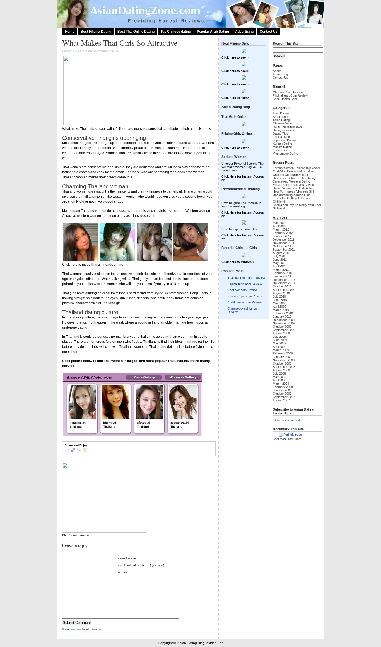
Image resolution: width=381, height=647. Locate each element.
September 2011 (284, 249)
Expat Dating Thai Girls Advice (293, 184)
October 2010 (282, 286)
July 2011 (279, 256)
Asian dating (281, 120)
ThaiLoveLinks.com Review (246, 277)
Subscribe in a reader (288, 420)
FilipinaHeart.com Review (245, 284)
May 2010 (279, 303)
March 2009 (281, 350)
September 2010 (284, 289)
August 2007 (281, 400)
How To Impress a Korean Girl (293, 191)
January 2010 (282, 316)
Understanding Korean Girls (291, 195)
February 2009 (283, 353)
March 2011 (281, 269)
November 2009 (284, 323)
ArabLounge (281, 116)
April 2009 (279, 346)
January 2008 (282, 390)
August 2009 (281, 333)
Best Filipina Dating (96, 31)
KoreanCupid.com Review (245, 296)
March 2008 (281, 383)
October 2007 (282, 393)
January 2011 (282, 276)
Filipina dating (282, 136)
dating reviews (283, 130)
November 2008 (284, 360)
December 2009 (284, 320)
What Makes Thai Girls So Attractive (119, 42)
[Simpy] (85, 451)
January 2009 (282, 356)
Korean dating (282, 143)
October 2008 (282, 363)
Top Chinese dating (176, 31)
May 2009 (279, 343)
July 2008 (279, 373)
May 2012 (279, 222)
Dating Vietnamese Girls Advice (294, 188)
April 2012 (279, 226)
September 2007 (284, 397)
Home (69, 31)
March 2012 (281, 229)
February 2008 (283, 387)
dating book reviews (287, 126)
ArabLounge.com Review (245, 302)
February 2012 (283, 232)
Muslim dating (282, 146)
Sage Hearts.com (285, 98)
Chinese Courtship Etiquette (291, 174)
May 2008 (279, 376)
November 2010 (284, 283)
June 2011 (280, 259)
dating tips (280, 133)
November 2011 (283, 243)
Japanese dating (284, 140)
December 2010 (284, 279)
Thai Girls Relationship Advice (293, 171)
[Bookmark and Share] (290, 440)
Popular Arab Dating (213, 31)
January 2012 (282, 236)
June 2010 (280, 299)
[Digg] (67, 451)
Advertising (244, 31)
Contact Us (269, 31)
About (277, 71)
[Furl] (79, 451)
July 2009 (279, 336)
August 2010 (281, 293)
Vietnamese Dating (285, 153)
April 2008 (279, 380)
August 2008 (281, 370)
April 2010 (279, 306)
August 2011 (281, 253)
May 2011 (279, 263)
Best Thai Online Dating (136, 31)
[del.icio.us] (73, 451)
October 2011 (282, 246)
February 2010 (283, 313)
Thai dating (280, 150)
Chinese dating (283, 123)
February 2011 (283, 273)
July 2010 (279, 296)
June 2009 (280, 340)
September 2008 (284, 366)
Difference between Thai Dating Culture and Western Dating (294, 179)
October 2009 (282, 326)
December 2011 (283, 239)
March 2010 (281, 309)
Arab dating (281, 113)
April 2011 (279, 266)
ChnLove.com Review (242, 290)
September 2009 (284, 330)
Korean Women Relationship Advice (297, 168)
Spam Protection (71, 629)
